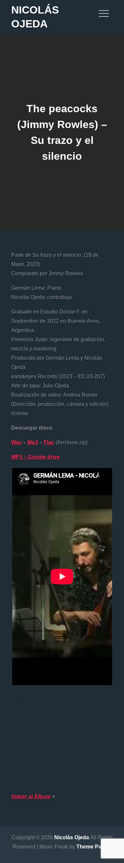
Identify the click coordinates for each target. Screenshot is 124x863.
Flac (49, 442)
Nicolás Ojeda (71, 837)
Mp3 (32, 442)
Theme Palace (94, 846)
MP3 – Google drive (35, 457)
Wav (16, 442)
